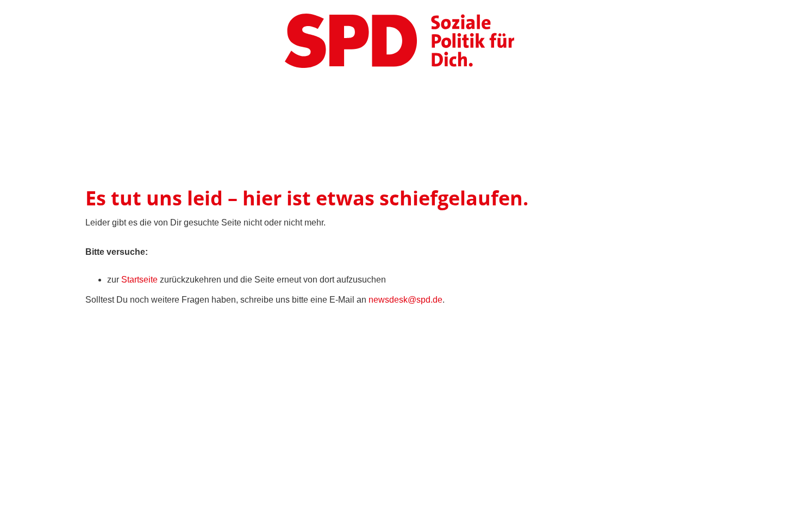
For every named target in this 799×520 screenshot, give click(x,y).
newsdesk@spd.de (405, 299)
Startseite (139, 279)
